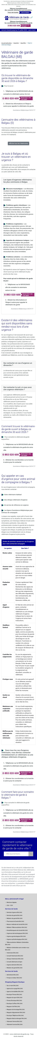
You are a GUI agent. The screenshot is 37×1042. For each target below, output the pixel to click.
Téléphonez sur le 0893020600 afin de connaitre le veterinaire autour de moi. (17, 287)
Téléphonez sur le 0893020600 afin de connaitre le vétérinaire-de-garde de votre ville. (18, 447)
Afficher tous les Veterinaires (18, 143)
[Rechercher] (30, 854)
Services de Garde (11, 909)
